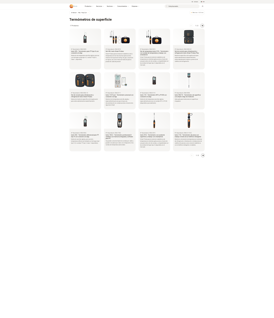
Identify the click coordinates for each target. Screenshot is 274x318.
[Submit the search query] (166, 6)
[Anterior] (191, 25)
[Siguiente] (202, 25)
